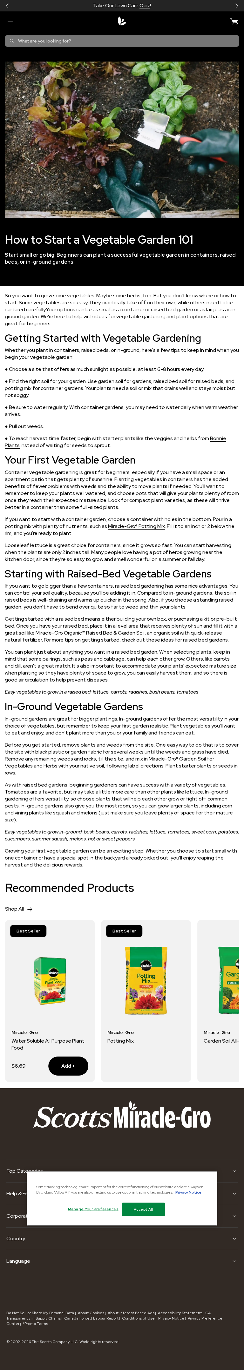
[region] (122, 1198)
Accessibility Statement (180, 1312)
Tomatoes (17, 791)
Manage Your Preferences (93, 1209)
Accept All (143, 1209)
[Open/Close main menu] (10, 21)
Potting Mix (120, 1040)
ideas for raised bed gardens (194, 639)
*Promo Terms (35, 1323)
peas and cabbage (103, 658)
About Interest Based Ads (131, 1312)
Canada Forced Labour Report (91, 1318)
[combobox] (122, 41)
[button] (7, 5)
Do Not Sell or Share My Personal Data (40, 1312)
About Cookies (91, 1312)
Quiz (144, 5)
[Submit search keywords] (11, 40)
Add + (61, 1065)
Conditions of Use (138, 1318)
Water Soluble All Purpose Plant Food (48, 1044)
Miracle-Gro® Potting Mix (136, 526)
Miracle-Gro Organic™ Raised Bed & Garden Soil (90, 632)
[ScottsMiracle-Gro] (122, 20)
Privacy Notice (171, 1318)
